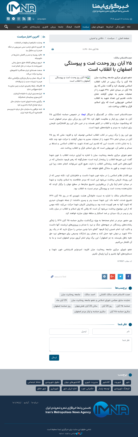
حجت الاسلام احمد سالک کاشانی (115, 294)
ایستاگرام (19, 19)
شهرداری (54, 389)
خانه (129, 27)
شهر (128, 382)
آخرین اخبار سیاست (28, 37)
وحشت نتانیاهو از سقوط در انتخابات (28, 42)
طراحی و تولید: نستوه (67, 433)
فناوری (45, 27)
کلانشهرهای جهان (72, 382)
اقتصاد (77, 27)
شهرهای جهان (98, 27)
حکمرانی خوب (87, 389)
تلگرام (13, 19)
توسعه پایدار (103, 389)
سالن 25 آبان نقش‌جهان (86, 306)
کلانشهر (106, 382)
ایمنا (101, 8)
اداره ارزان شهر (70, 389)
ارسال (54, 357)
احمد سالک (90, 294)
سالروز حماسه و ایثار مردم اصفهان (89, 311)
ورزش (53, 27)
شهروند (117, 382)
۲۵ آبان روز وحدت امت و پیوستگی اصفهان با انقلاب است (98, 67)
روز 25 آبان (107, 306)
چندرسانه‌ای (35, 27)
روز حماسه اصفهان (62, 306)
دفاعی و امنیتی (96, 38)
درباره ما (34, 402)
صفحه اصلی (123, 38)
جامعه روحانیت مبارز (70, 294)
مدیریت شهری (91, 382)
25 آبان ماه (61, 300)
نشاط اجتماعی (34, 382)
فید (24, 19)
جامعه (60, 27)
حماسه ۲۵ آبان (123, 306)
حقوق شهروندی (52, 382)
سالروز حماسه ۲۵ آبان (120, 311)
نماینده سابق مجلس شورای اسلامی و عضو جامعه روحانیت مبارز (100, 300)
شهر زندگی (120, 27)
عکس (25, 27)
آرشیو (29, 19)
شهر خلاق (41, 389)
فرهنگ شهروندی (122, 389)
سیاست (85, 27)
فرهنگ (69, 27)
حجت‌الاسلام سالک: (123, 58)
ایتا (8, 19)
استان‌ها (109, 27)
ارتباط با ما (17, 402)
